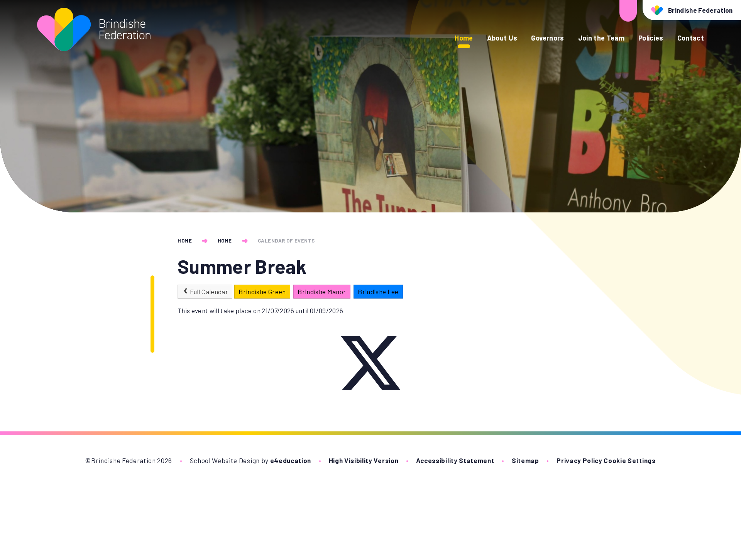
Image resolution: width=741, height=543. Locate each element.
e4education (290, 460)
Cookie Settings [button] (629, 460)
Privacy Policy (579, 460)
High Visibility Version (364, 460)
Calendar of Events (286, 241)
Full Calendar (209, 291)
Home (185, 241)
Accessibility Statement (455, 460)
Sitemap (525, 460)
